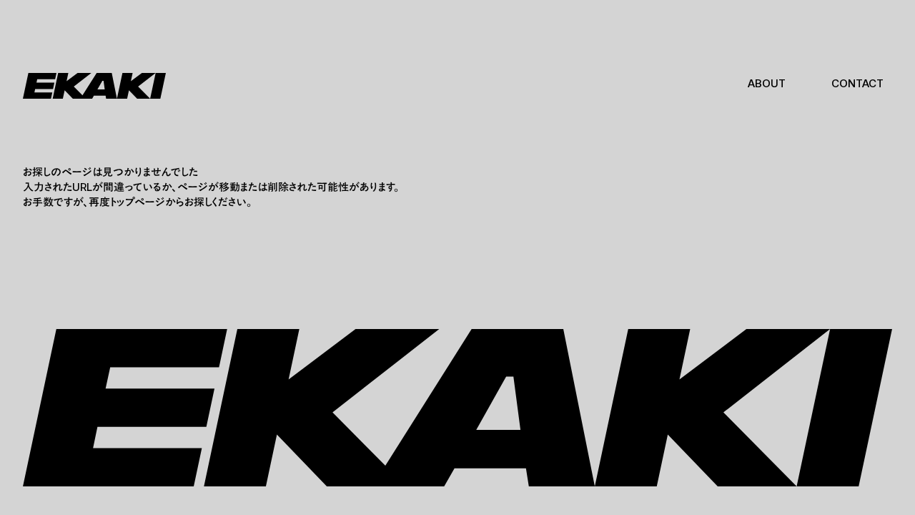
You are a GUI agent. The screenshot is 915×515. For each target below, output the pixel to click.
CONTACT (857, 83)
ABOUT (767, 83)
